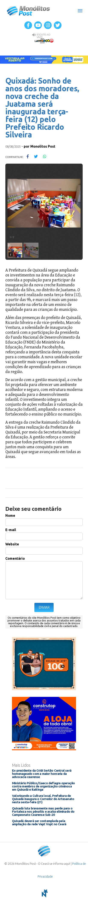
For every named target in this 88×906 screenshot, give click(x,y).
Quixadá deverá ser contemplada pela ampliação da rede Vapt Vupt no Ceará (39, 822)
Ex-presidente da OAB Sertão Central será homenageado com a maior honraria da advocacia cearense (41, 774)
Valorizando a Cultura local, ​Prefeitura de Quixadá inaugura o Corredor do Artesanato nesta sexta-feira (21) (43, 799)
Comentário (15, 558)
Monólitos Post (28, 11)
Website (12, 544)
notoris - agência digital (44, 893)
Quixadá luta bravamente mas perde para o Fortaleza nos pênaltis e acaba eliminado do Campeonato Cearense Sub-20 (43, 811)
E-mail (10, 530)
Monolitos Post (42, 146)
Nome (10, 515)
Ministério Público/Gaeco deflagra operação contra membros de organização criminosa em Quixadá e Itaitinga (43, 786)
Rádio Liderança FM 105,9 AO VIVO (44, 40)
